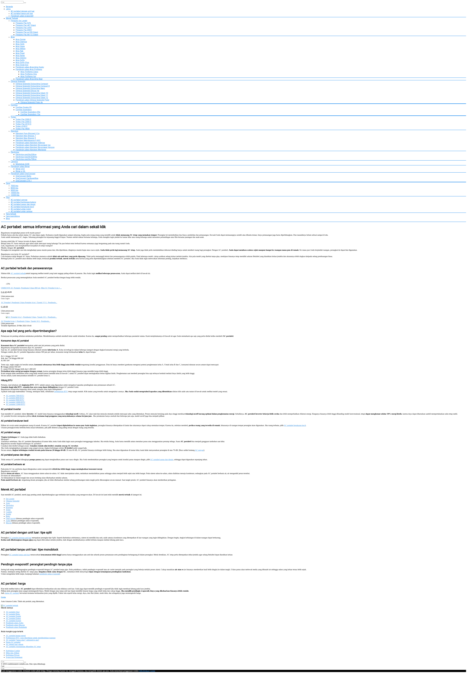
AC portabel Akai (12, 612)
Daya (8, 183)
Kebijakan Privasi (12, 655)
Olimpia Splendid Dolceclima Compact (32, 84)
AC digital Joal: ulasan (14, 644)
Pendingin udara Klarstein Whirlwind (31, 150)
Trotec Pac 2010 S (23, 124)
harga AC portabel (12, 593)
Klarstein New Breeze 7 (26, 136)
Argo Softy (20, 60)
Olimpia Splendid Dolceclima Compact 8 (33, 86)
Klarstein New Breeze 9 (26, 138)
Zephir (8, 514)
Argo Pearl (20, 53)
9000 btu (14, 190)
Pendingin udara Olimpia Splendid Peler (32, 100)
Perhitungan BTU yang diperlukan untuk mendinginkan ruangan (30, 638)
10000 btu (15, 193)
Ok (140, 671)
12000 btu (15, 195)
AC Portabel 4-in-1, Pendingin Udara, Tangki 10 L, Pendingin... (25, 321)
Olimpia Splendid (18, 81)
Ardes (8, 521)
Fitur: (8, 197)
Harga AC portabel (13, 642)
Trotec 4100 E (21, 126)
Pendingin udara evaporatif (22, 16)
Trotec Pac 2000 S (23, 122)
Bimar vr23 (20, 169)
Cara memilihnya (13, 216)
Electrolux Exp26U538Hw (26, 157)
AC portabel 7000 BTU (15, 396)
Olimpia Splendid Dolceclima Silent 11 (32, 95)
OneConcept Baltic (23, 176)
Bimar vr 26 (20, 171)
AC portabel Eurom (13, 621)
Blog (8, 218)
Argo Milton (20, 49)
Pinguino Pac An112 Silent (27, 34)
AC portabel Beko (13, 614)
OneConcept (11, 518)
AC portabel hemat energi (16, 636)
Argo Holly (20, 44)
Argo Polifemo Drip (28, 74)
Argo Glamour (21, 42)
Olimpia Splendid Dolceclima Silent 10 (32, 93)
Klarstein (14, 131)
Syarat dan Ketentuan (14, 657)
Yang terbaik (11, 214)
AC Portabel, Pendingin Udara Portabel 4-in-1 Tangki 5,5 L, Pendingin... (29, 303)
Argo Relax (20, 55)
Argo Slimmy (21, 58)
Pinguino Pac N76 (23, 23)
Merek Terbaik (12, 18)
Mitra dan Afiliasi (12, 653)
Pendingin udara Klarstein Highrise (30, 143)
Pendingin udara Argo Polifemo (29, 69)
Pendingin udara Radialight (16, 627)
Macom (9, 523)
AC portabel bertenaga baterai (23, 202)
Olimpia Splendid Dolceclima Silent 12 (32, 97)
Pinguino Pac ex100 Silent (27, 32)
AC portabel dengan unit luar (22, 11)
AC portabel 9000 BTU (15, 400)
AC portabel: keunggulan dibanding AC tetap (23, 647)
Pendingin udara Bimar (20, 166)
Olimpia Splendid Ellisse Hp (27, 91)
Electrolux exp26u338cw (26, 154)
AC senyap (199, 450)
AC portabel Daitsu (13, 618)
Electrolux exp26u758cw (26, 159)
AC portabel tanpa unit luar (22, 13)
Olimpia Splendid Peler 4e (31, 102)
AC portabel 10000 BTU (15, 402)
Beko (8, 516)
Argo (13, 37)
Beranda (9, 6)
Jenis (8, 9)
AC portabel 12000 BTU (15, 404)
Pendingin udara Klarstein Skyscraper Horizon (35, 147)
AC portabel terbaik (18, 273)
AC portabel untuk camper (21, 211)
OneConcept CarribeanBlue (27, 178)
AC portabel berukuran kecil (22, 207)
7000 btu (14, 186)
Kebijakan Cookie (13, 651)
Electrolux (15, 152)
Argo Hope (20, 46)
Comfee (14, 105)
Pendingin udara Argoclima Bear (29, 79)
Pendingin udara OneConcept (23, 174)
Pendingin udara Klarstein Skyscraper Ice (33, 145)
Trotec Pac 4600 (23, 128)
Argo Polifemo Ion (28, 76)
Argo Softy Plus (22, 62)
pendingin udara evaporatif (49, 574)
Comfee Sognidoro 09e (30, 112)
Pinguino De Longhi (19, 21)
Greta (3, 597)
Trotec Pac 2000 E (23, 119)
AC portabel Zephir (13, 616)
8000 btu (14, 188)
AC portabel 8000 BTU (15, 398)
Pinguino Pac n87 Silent (26, 25)
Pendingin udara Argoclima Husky (30, 67)
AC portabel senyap (19, 200)
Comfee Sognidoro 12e (30, 114)
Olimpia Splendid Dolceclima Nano (30, 88)
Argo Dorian (21, 39)
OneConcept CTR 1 (24, 180)
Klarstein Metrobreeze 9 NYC (28, 140)
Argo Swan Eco (22, 65)
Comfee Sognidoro (24, 110)
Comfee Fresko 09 (23, 107)
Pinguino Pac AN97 (24, 30)
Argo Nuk (19, 51)
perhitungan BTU (61, 391)
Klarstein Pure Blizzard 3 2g (27, 133)
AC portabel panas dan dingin (23, 204)
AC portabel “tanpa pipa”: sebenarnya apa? (22, 640)
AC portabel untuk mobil (21, 209)
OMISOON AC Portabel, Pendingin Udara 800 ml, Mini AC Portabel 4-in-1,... (31, 288)
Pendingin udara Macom (15, 625)
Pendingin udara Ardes (14, 623)
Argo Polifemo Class (29, 72)
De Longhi (10, 499)
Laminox (14, 162)
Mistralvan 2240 (22, 164)
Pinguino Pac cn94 (23, 27)
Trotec (13, 117)
